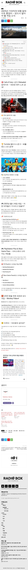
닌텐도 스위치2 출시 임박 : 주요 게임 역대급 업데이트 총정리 (19, 414)
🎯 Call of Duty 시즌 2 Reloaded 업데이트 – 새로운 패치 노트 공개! (14, 44)
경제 (2, 561)
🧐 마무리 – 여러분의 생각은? (9, 63)
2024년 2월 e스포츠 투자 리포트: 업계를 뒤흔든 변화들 (6, 422)
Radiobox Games (7, 397)
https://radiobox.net (14, 465)
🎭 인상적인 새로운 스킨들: (9, 49)
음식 (2, 548)
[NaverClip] (16, 486)
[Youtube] (2, 486)
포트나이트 (10, 432)
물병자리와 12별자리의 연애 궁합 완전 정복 (11, 542)
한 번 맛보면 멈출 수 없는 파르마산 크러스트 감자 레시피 (14, 546)
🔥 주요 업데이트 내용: (9, 46)
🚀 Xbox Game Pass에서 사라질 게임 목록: (12, 59)
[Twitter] (5, 21)
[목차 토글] (23, 42)
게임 (5, 6)
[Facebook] (2, 21)
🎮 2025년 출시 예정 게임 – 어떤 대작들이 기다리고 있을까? (13, 51)
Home (2, 6)
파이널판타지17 (4, 432)
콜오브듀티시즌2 (21, 430)
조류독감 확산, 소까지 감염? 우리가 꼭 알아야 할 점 (20, 448)
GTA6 (6, 430)
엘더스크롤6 (16, 430)
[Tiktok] (6, 486)
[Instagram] (9, 486)
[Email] (13, 403)
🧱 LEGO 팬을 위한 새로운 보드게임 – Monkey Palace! (12, 61)
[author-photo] (14, 461)
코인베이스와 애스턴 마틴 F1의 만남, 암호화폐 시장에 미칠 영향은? (7, 449)
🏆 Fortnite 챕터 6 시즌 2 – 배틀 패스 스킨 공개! (13, 47)
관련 (5, 66)
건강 (2, 544)
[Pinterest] (8, 21)
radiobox (4, 17)
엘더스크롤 (10, 430)
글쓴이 (4, 64)
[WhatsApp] (11, 21)
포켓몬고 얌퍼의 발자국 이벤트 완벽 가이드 (11, 555)
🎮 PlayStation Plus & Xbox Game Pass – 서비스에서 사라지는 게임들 (14, 55)
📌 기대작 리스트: (8, 53)
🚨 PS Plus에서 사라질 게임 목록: (11, 57)
